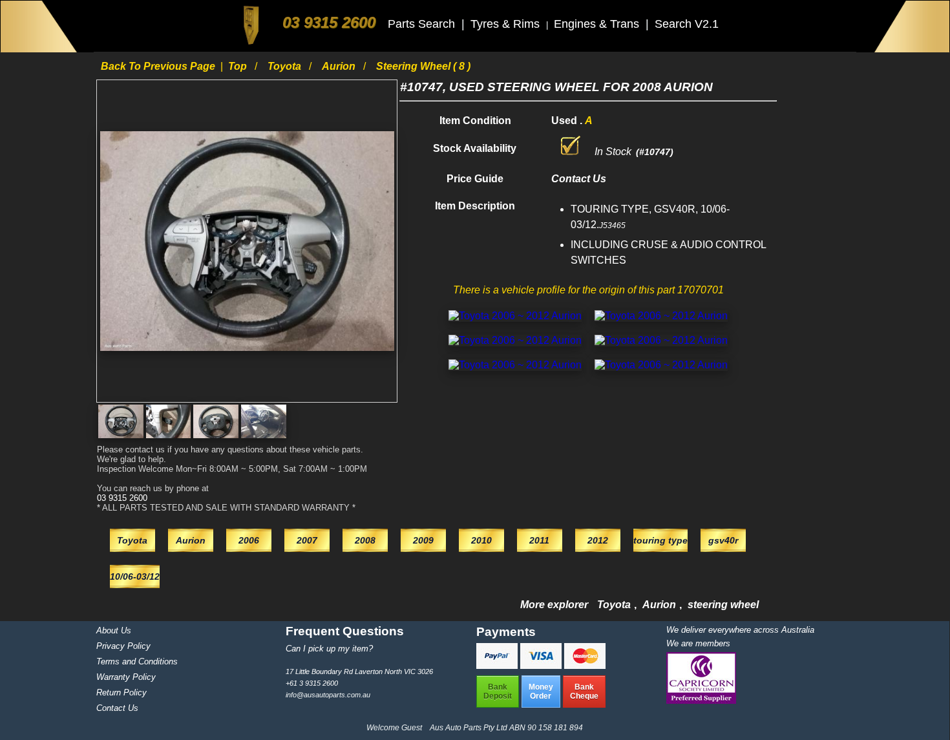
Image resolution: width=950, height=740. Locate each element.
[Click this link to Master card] (585, 665)
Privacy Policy (123, 646)
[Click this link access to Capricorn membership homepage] (701, 701)
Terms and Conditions (137, 661)
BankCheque (584, 691)
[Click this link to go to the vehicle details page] (515, 315)
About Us (113, 630)
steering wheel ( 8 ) (423, 66)
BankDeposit (497, 691)
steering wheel (723, 604)
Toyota (286, 66)
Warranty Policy (126, 677)
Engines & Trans (598, 23)
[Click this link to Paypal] (498, 665)
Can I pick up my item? (329, 648)
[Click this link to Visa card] (542, 665)
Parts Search (423, 23)
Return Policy (121, 692)
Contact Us (117, 708)
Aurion (340, 66)
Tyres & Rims (506, 23)
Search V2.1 (687, 23)
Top (238, 66)
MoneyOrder (541, 691)
